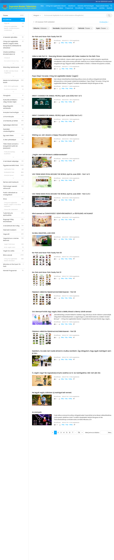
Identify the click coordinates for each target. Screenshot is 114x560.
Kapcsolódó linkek (102, 6)
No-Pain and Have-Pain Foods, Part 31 (46, 272)
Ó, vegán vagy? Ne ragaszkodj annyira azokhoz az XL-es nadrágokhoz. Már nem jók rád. (66, 373)
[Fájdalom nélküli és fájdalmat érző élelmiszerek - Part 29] (42, 299)
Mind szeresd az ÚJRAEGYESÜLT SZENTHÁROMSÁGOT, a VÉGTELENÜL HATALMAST (62, 213)
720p (66, 42)
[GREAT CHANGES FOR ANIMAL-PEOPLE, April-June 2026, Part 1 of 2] (42, 103)
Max (42, 6)
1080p (70, 42)
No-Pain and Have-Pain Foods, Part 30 (47, 253)
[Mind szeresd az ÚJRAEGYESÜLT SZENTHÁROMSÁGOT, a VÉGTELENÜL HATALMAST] (42, 221)
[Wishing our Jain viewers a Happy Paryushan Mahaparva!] (42, 142)
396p (62, 42)
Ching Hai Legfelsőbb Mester (56, 6)
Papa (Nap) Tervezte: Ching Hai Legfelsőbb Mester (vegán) (55, 76)
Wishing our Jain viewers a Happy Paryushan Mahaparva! (54, 135)
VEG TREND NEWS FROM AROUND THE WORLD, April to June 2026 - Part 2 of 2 (61, 194)
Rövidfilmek (79, 8)
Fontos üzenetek (91, 8)
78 (79, 432)
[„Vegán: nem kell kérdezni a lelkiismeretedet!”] (42, 162)
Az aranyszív (37, 412)
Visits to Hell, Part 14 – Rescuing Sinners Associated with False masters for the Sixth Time (66, 56)
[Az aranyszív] (42, 419)
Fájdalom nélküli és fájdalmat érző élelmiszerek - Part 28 (54, 331)
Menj (109, 432)
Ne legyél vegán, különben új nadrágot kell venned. (52, 393)
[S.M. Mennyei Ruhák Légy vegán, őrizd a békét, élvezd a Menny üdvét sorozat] (42, 319)
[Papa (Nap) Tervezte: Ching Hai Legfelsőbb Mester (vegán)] (42, 83)
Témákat (60, 8)
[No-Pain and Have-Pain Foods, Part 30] (42, 260)
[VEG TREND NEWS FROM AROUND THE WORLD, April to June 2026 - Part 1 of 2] (42, 181)
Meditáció (71, 6)
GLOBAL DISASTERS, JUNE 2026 (43, 233)
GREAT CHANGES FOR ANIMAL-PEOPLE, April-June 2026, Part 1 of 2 (57, 96)
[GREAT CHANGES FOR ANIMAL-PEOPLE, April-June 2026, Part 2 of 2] (42, 122)
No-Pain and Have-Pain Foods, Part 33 (47, 36)
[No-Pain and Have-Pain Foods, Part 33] (42, 44)
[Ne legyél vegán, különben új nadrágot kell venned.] (42, 400)
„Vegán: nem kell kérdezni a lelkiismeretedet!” (49, 155)
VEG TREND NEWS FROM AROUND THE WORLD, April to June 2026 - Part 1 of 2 (61, 174)
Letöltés (102, 8)
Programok (69, 8)
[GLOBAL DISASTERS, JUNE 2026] (42, 240)
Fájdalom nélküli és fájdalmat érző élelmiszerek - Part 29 (54, 292)
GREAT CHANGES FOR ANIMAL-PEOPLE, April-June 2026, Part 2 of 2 (57, 115)
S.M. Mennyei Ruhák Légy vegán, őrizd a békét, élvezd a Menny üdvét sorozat (61, 312)
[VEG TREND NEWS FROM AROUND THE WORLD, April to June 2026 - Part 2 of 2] (42, 201)
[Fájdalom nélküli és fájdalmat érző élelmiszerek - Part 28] (42, 338)
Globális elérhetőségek (86, 6)
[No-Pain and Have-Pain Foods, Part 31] (42, 279)
